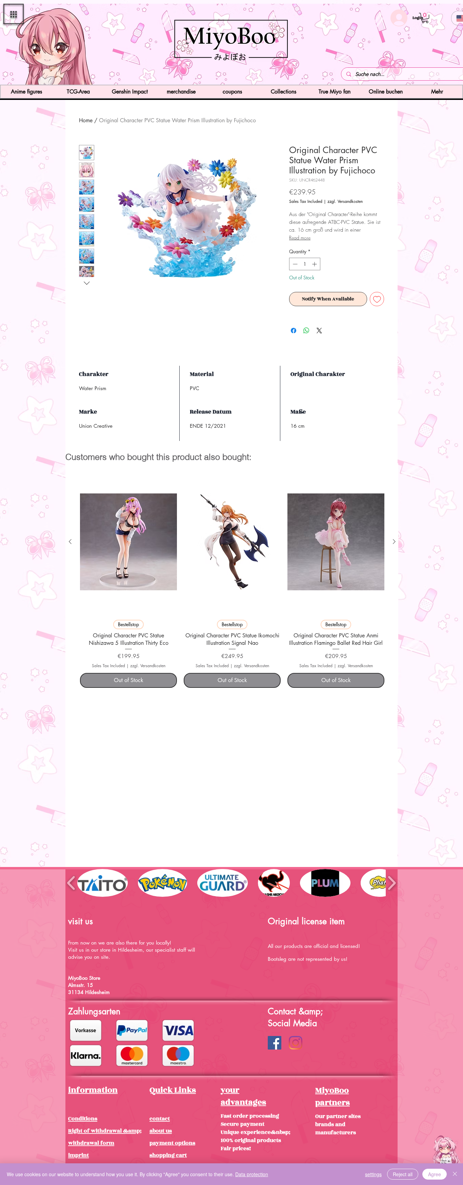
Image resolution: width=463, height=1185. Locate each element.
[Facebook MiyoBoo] (274, 1043)
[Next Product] (394, 541)
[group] (232, 578)
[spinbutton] (305, 264)
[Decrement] (294, 264)
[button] (13, 13)
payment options (172, 1143)
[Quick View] (128, 541)
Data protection (251, 1174)
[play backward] (71, 882)
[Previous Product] (70, 541)
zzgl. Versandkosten (345, 201)
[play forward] (391, 882)
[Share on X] (319, 330)
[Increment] (315, 264)
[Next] (417, 45)
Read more (299, 237)
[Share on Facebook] (293, 330)
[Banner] (231, 72)
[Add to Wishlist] (377, 299)
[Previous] (45, 45)
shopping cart (168, 1155)
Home (86, 120)
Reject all (402, 1174)
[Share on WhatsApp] (306, 330)
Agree (434, 1174)
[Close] (455, 1174)
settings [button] (373, 1174)
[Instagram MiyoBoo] (295, 1043)
